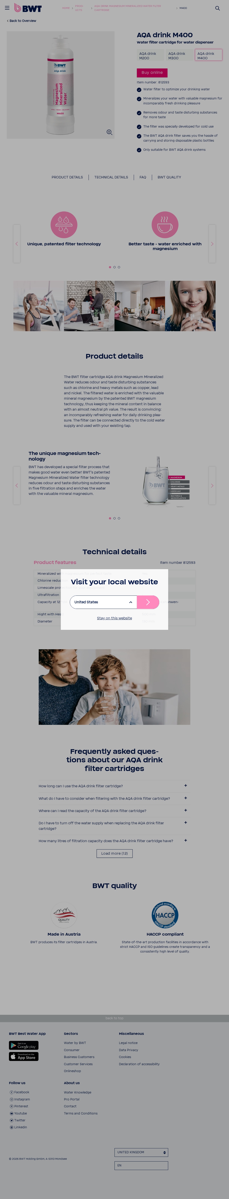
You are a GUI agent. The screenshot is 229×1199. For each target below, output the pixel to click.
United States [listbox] (86, 602)
